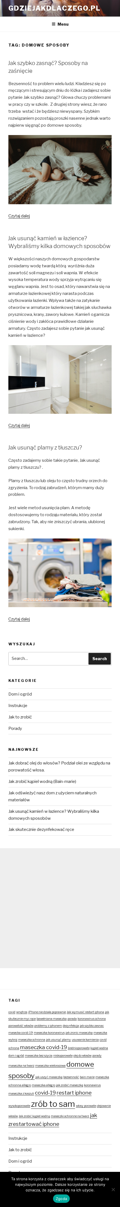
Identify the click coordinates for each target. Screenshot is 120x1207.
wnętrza (21, 1012)
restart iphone (74, 1093)
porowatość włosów (20, 1026)
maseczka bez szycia (38, 1055)
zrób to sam (53, 1104)
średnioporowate (79, 1048)
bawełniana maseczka (52, 1019)
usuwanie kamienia (85, 1040)
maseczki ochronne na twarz (70, 1116)
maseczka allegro (43, 1085)
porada (72, 1019)
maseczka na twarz (21, 1065)
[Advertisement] (60, 908)
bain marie (87, 1077)
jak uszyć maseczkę (49, 1077)
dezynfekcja (71, 1026)
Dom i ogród (20, 694)
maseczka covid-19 (43, 1047)
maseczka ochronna (31, 1040)
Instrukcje (17, 705)
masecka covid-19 (20, 1033)
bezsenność (71, 1077)
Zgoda (61, 1198)
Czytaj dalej (19, 215)
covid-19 (45, 1093)
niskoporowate (63, 1055)
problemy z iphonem (48, 1026)
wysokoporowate (19, 1106)
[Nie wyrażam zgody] (113, 1189)
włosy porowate (86, 1106)
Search (99, 658)
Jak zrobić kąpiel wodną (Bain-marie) (42, 781)
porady (97, 1055)
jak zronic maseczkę (79, 1033)
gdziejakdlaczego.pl (54, 8)
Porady (15, 728)
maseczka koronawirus (49, 1033)
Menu (63, 24)
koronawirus (92, 1085)
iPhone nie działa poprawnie (47, 1012)
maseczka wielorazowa (50, 1065)
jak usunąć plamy (58, 1040)
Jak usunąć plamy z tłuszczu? (45, 447)
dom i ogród (16, 1055)
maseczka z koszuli (21, 1093)
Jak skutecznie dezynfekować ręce (41, 829)
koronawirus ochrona (92, 1019)
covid (11, 1012)
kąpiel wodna (99, 1048)
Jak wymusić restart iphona (85, 1012)
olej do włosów (82, 1055)
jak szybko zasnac (92, 1026)
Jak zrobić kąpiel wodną (34, 1116)
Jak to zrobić (20, 717)
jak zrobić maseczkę (69, 1085)
